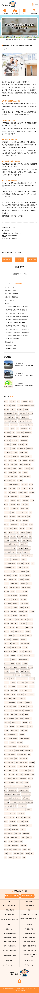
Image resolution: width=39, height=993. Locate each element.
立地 (26, 544)
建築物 (6, 516)
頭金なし (6, 631)
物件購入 (29, 532)
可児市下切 (30, 413)
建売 (13, 417)
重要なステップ (12, 579)
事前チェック (27, 476)
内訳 (17, 429)
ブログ (24, 13)
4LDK (10, 853)
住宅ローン (28, 456)
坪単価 (14, 468)
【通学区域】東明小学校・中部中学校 (16, 319)
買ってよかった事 (8, 750)
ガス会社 (30, 726)
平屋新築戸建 (18, 841)
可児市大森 (7, 441)
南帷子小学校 (7, 667)
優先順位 (31, 492)
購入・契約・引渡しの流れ (17, 802)
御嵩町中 (19, 742)
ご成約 (32, 500)
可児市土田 (20, 548)
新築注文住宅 (25, 437)
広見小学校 (7, 405)
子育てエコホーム (16, 722)
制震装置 (21, 611)
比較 (26, 445)
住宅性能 (31, 770)
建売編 (21, 607)
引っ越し (25, 472)
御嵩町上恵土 (7, 603)
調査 (5, 488)
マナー (22, 496)
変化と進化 (28, 786)
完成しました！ (20, 627)
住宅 (30, 512)
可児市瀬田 (7, 421)
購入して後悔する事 (18, 710)
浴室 (5, 635)
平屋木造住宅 (29, 627)
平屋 (5, 857)
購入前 (15, 528)
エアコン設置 (12, 488)
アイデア (6, 500)
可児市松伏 (12, 742)
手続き (19, 500)
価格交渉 (21, 579)
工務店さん (29, 635)
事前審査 (25, 663)
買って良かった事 (25, 643)
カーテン (31, 687)
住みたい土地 (7, 544)
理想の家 (18, 520)
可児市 (24, 849)
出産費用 (6, 591)
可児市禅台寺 (25, 417)
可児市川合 (7, 417)
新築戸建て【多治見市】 (12, 294)
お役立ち (18, 663)
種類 (13, 512)
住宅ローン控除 (23, 452)
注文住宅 (6, 714)
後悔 (5, 687)
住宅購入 (11, 532)
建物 (5, 790)
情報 (22, 544)
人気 (15, 806)
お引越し (27, 607)
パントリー (7, 786)
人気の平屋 (17, 675)
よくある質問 (15, 829)
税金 (24, 540)
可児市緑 (22, 425)
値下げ (10, 472)
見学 (14, 548)
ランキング (7, 825)
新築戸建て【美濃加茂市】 (12, 297)
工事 (23, 504)
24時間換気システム (23, 790)
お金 (5, 492)
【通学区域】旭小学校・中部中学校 (15, 323)
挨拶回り (6, 730)
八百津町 (13, 409)
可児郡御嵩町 (7, 437)
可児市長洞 (7, 552)
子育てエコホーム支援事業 (10, 738)
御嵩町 (18, 417)
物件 (26, 536)
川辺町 (13, 552)
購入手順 (22, 575)
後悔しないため (19, 714)
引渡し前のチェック (9, 818)
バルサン (11, 841)
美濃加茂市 (16, 456)
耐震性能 (6, 611)
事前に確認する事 (15, 837)
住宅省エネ (12, 516)
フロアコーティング (21, 726)
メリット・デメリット (21, 591)
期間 (18, 504)
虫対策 (12, 679)
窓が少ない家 (27, 818)
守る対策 (26, 782)
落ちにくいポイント (21, 619)
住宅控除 (30, 619)
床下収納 (6, 837)
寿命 (12, 714)
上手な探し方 (7, 778)
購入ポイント (7, 599)
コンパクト (30, 623)
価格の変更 (25, 500)
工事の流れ (12, 504)
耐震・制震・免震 (8, 762)
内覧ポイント (20, 702)
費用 (17, 671)
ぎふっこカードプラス (19, 571)
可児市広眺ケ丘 (21, 448)
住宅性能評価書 (19, 750)
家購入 (31, 524)
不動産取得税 (28, 433)
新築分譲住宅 (29, 802)
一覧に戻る (19, 259)
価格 (16, 758)
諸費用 (12, 429)
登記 (22, 671)
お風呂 (23, 837)
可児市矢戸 (23, 639)
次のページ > (32, 259)
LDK (12, 631)
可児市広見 (21, 421)
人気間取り (7, 560)
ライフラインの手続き (21, 679)
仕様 (15, 472)
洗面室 (10, 635)
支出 (19, 540)
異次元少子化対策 (26, 587)
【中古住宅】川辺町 (10, 345)
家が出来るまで (15, 524)
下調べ (12, 671)
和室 (21, 476)
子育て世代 (20, 695)
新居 (18, 488)
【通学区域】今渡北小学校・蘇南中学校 (16, 335)
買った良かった (23, 595)
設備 (20, 472)
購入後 (31, 488)
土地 (14, 401)
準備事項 (14, 659)
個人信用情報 (16, 556)
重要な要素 (13, 611)
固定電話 (31, 679)
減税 (28, 571)
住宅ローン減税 (8, 528)
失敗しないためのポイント (10, 734)
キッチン (28, 631)
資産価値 (6, 583)
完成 (27, 504)
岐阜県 (17, 532)
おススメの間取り (29, 695)
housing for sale (22, 806)
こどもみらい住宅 (8, 476)
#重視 (24, 274)
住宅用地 (7, 303)
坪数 (22, 853)
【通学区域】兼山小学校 (12, 339)
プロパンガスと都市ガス (21, 762)
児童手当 (29, 583)
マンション (29, 528)
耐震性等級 (7, 829)
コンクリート (17, 857)
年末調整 (25, 722)
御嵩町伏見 (7, 575)
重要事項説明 (16, 794)
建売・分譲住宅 (9, 300)
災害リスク (16, 544)
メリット (6, 429)
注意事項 (15, 607)
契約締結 (27, 579)
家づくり (6, 508)
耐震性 (26, 714)
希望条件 (28, 575)
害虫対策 (30, 778)
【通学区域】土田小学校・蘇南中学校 (16, 310)
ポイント (26, 568)
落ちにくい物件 (15, 583)
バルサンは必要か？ (9, 782)
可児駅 (15, 413)
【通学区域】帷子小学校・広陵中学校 (16, 313)
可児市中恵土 (7, 556)
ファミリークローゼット (26, 691)
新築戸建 (6, 425)
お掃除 (26, 822)
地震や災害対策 (29, 750)
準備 (23, 556)
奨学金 (12, 591)
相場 (32, 853)
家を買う (19, 655)
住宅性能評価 (29, 425)
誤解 (5, 532)
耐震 (12, 464)
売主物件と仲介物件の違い (19, 667)
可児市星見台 (24, 441)
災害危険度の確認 (21, 754)
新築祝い (23, 829)
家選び (25, 492)
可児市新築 (24, 401)
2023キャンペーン (21, 516)
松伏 (29, 516)
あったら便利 (12, 687)
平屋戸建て (26, 552)
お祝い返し (16, 603)
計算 (13, 433)
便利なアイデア (14, 730)
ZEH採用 (13, 536)
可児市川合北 (19, 718)
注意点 (22, 456)
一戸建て (15, 452)
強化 (33, 564)
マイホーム (7, 448)
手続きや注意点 (30, 683)
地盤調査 (25, 460)
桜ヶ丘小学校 (15, 441)
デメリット (7, 512)
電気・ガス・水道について (19, 778)
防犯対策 (28, 675)
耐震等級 (6, 464)
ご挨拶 (6, 726)
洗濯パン (6, 679)
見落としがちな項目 (29, 774)
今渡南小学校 (19, 433)
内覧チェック (7, 480)
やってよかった (14, 508)
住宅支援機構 (15, 639)
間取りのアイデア (19, 631)
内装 (16, 770)
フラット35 (7, 520)
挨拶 (12, 691)
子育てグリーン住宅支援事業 (11, 845)
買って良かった (23, 615)
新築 (29, 849)
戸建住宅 (26, 468)
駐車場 (27, 496)
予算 (16, 476)
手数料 (6, 822)
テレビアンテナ (8, 675)
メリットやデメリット (17, 786)
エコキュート (7, 710)
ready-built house (8, 810)
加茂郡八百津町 (24, 508)
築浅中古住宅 (7, 849)
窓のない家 (14, 825)
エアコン (6, 683)
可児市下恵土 (14, 623)
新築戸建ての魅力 (16, 647)
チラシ (13, 405)
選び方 (20, 492)
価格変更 (6, 496)
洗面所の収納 (26, 833)
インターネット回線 (22, 687)
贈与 (10, 460)
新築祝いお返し (15, 496)
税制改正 (6, 802)
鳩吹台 (31, 401)
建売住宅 (21, 445)
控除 (14, 480)
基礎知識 (29, 540)
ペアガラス (11, 774)
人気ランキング (23, 770)
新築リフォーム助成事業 (10, 746)
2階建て (20, 468)
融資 (13, 520)
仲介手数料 (16, 853)
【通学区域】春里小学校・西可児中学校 (16, 316)
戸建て (6, 401)
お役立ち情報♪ (18, 253)
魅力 (14, 568)
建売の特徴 (7, 639)
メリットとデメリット (9, 814)
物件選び (23, 583)
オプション (24, 484)
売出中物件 (5, 13)
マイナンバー (7, 456)
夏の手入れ (19, 774)
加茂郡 (26, 409)
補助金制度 (20, 822)
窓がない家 (19, 818)
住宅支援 (27, 564)
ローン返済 (13, 540)
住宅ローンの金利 (8, 758)
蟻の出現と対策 (12, 790)
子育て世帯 (20, 564)
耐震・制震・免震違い (9, 754)
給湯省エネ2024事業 (24, 738)
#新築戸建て (17, 274)
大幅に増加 (20, 536)
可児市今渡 (23, 845)
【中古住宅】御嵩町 (10, 348)
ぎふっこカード (8, 571)
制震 (16, 464)
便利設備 (12, 726)
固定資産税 (7, 433)
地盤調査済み (7, 794)
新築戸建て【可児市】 (8, 253)
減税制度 (30, 667)
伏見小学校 (14, 575)
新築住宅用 (20, 409)
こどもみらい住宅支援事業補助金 (25, 405)
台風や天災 (19, 782)
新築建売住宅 (16, 437)
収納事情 (29, 837)
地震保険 (22, 734)
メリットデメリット (9, 663)
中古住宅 (6, 691)
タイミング (7, 659)
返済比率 (19, 552)
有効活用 (6, 623)
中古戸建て (7, 445)
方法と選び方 (26, 798)
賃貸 (22, 730)
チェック (29, 825)
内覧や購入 (22, 825)
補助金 (10, 857)
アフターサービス (26, 794)
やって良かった (24, 603)
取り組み (15, 615)
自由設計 (6, 524)
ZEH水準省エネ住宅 (23, 659)
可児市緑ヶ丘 (28, 718)
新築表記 (13, 500)
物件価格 (6, 540)
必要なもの (30, 706)
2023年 (15, 651)
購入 (32, 468)
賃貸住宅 (29, 810)
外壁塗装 (23, 532)
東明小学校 (7, 722)
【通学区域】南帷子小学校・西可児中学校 (17, 329)
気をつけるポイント (29, 655)
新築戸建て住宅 (8, 806)
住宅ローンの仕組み (9, 718)
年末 (30, 722)
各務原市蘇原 (7, 568)
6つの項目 (22, 528)
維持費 (14, 706)
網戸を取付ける (17, 798)
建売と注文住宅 (23, 758)
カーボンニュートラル (21, 512)
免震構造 (31, 611)
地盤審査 (31, 762)
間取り (27, 853)
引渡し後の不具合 (8, 833)
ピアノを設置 (7, 798)
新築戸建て (22, 413)
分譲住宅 (14, 445)
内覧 (5, 579)
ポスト (6, 742)
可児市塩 (25, 647)
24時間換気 (29, 702)
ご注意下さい (7, 607)
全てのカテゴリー (10, 287)
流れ (30, 429)
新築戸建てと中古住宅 (9, 695)
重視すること (7, 615)
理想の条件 (25, 520)
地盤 (5, 774)
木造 (24, 857)
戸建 (18, 401)
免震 (21, 464)
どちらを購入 (28, 651)
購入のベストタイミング (19, 699)
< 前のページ (7, 259)
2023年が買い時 (8, 651)
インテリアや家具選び (9, 702)
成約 (22, 524)
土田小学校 (27, 548)
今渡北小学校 (7, 468)
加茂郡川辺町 (27, 464)
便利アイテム (7, 643)
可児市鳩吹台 (14, 425)
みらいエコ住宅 (17, 849)
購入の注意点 (20, 683)
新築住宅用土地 (8, 413)
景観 (20, 460)
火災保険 (13, 683)
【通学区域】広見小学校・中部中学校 (16, 326)
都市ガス (24, 560)
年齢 (29, 754)
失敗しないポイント (23, 746)
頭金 (30, 536)
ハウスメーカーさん (19, 635)
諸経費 (14, 460)
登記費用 (27, 671)
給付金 (6, 587)
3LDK (5, 853)
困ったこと (7, 647)
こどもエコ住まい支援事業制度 (12, 484)
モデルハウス (7, 548)
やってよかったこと (9, 619)
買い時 (21, 651)
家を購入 (14, 492)
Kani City (31, 766)
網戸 (23, 675)
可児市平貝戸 (7, 452)
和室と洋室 (18, 833)
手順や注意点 (7, 699)
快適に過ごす (20, 814)
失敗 (5, 472)
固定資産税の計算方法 (9, 766)
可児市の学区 (14, 13)
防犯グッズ (15, 643)
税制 (26, 524)
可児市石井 (29, 421)
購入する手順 (7, 706)
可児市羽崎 (30, 448)
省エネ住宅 (12, 822)
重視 (26, 730)
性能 (26, 611)
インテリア (24, 488)
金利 (5, 460)
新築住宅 (6, 409)
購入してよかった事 (9, 627)
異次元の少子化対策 (15, 587)
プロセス (13, 655)
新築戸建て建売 (29, 710)
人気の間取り (29, 556)
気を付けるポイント (22, 766)
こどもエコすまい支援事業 (10, 595)
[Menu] (36, 4)
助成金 (13, 448)
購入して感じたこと (20, 810)
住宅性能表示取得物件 (9, 564)
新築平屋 (14, 421)
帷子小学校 (23, 599)
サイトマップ (29, 965)
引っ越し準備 (22, 706)
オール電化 (22, 623)
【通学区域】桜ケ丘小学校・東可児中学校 (17, 332)
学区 (16, 691)
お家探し (19, 568)
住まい (31, 484)
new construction (8, 770)
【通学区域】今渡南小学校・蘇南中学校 (16, 307)
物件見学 (6, 671)
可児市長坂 (16, 599)
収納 (5, 841)
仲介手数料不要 (16, 560)
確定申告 (19, 480)
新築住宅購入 (24, 429)
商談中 (6, 504)
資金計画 (6, 536)
